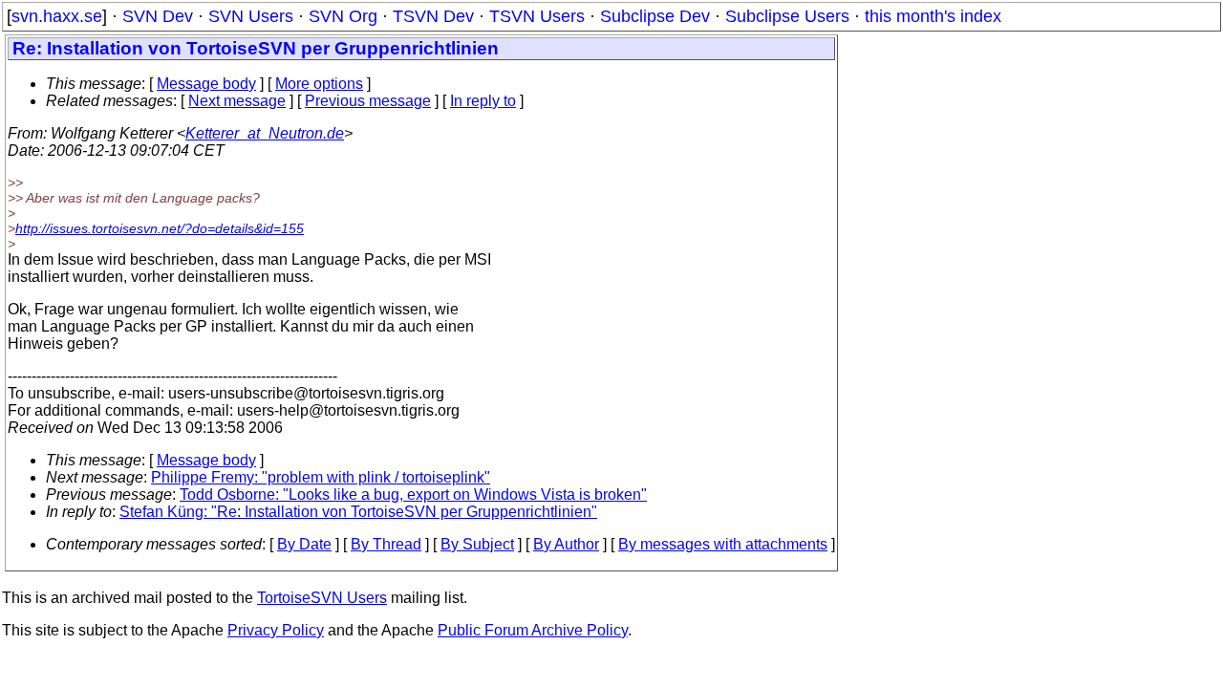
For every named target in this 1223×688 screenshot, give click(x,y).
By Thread (386, 544)
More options (319, 83)
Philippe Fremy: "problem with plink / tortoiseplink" (320, 477)
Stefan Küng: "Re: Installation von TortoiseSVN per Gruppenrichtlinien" (358, 512)
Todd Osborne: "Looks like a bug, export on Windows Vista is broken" (413, 494)
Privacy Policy (275, 630)
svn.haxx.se (56, 16)
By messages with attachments (722, 544)
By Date (304, 544)
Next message (237, 101)
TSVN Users (537, 16)
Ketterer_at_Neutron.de (264, 133)
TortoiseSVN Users (322, 598)
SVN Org (343, 16)
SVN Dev (157, 16)
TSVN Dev (433, 16)
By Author (566, 544)
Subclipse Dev (655, 16)
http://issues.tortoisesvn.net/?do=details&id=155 (159, 228)
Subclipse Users (787, 16)
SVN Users (250, 16)
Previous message (368, 101)
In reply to (483, 101)
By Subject (477, 544)
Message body (206, 83)
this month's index (933, 16)
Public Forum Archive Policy (533, 630)
